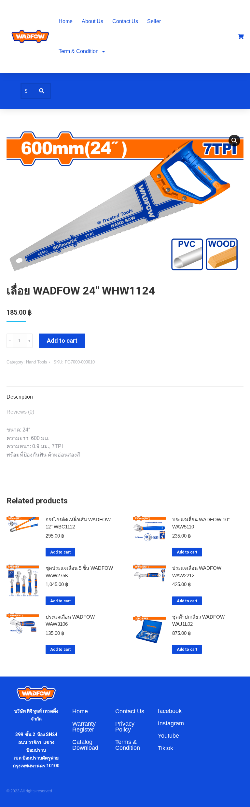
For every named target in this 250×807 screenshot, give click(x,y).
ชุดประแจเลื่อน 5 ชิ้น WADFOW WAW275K (79, 571)
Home (66, 21)
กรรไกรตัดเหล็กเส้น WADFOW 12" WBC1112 (78, 523)
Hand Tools (36, 362)
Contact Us (125, 21)
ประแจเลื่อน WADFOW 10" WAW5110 (200, 523)
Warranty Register (84, 726)
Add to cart (62, 340)
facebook (170, 711)
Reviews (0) (20, 412)
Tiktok (165, 748)
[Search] (42, 91)
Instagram (171, 723)
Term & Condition (79, 51)
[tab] (125, 393)
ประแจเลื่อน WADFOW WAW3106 (70, 620)
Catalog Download (85, 745)
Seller (154, 21)
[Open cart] (240, 36)
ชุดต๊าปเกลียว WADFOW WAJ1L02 (198, 620)
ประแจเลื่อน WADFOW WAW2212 (196, 571)
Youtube (168, 735)
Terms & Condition (127, 745)
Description (20, 397)
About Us (92, 21)
